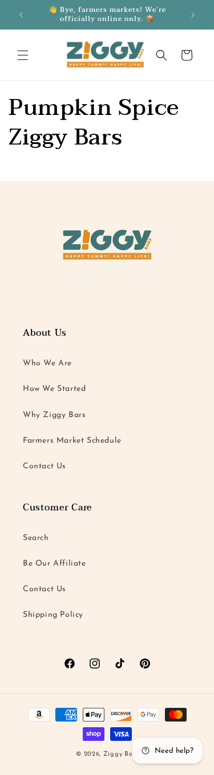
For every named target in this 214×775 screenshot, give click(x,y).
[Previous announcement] (21, 14)
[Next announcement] (192, 14)
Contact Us (44, 466)
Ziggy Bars (120, 754)
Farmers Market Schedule (72, 440)
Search (36, 538)
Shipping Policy (53, 615)
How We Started (54, 389)
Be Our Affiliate (54, 563)
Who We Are (47, 363)
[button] (22, 55)
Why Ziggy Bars (54, 415)
